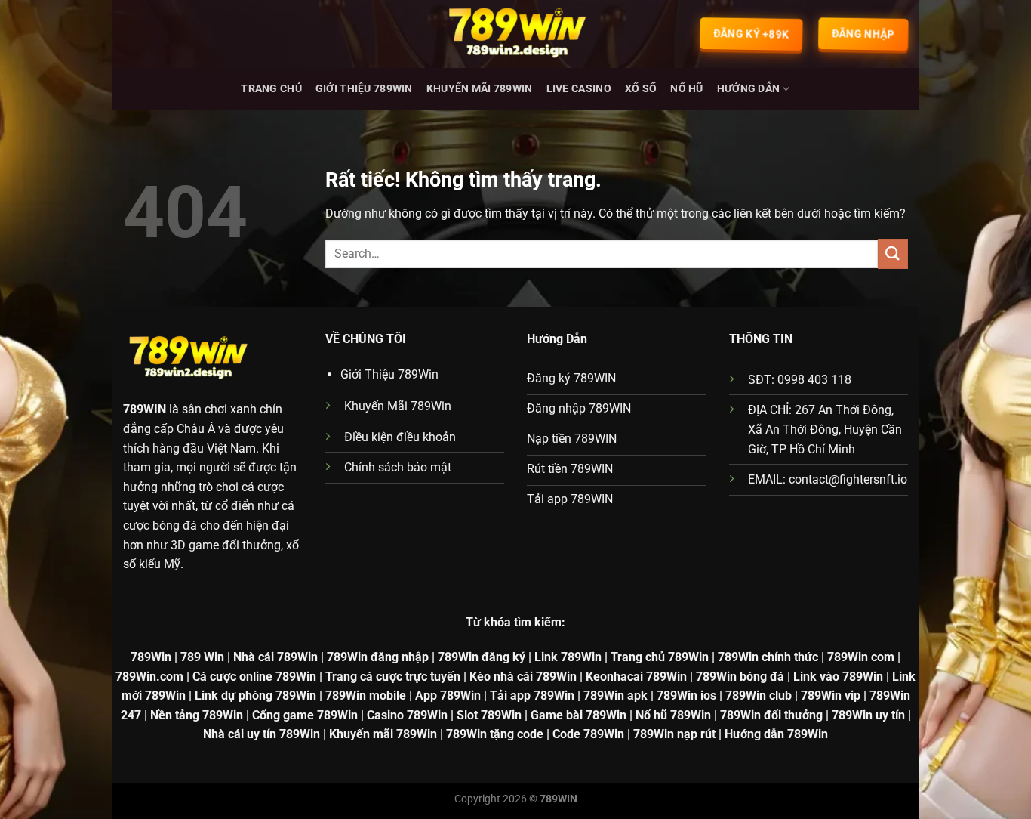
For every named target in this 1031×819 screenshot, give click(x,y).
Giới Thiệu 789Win (364, 88)
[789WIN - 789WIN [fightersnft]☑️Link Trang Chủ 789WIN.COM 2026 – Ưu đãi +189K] (515, 34)
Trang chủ (271, 88)
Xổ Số (641, 88)
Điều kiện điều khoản (400, 437)
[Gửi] (893, 253)
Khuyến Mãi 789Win (479, 88)
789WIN (144, 409)
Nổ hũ (686, 88)
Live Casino (578, 88)
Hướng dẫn (748, 88)
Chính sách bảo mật (397, 467)
